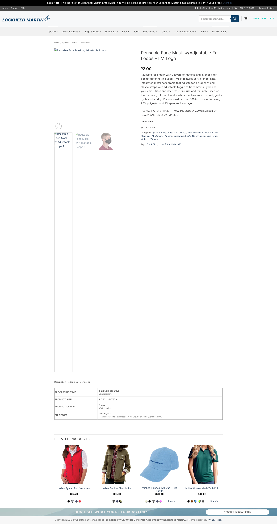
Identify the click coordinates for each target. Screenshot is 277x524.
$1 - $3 (156, 132)
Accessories (84, 43)
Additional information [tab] (79, 382)
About (5, 8)
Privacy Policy (214, 519)
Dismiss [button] (227, 2)
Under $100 (164, 144)
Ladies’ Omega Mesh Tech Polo (202, 488)
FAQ (23, 8)
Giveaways (149, 31)
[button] (267, 8)
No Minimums (219, 31)
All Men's (206, 132)
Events (126, 31)
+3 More (170, 501)
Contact (14, 8)
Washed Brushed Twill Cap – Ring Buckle (159, 489)
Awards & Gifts (70, 31)
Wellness (145, 139)
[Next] (130, 89)
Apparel (52, 31)
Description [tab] (60, 382)
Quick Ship (212, 136)
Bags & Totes (92, 31)
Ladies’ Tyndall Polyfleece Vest (74, 488)
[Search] (235, 18)
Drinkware (110, 31)
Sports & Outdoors (184, 31)
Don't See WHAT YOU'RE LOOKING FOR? (111, 512)
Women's (155, 139)
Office (165, 31)
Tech (203, 31)
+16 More (213, 501)
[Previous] (60, 89)
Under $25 (176, 144)
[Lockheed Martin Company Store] (26, 18)
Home (56, 43)
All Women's (158, 136)
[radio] (69, 501)
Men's (74, 43)
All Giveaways (194, 132)
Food (136, 31)
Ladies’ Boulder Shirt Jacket (117, 488)
